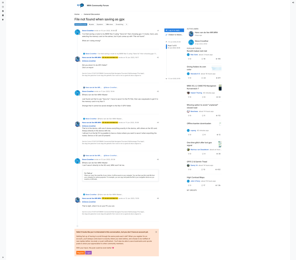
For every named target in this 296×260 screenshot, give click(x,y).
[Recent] (3, 7)
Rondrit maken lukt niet (197, 51)
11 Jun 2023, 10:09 (132, 122)
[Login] (293, 2)
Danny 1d (194, 165)
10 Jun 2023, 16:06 (108, 30)
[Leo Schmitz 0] (188, 130)
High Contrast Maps (196, 177)
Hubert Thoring (196, 93)
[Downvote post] (157, 46)
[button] (3, 257)
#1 (158, 30)
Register (80, 253)
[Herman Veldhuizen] (188, 149)
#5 (158, 159)
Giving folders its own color (196, 68)
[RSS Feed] (126, 24)
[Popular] (3, 11)
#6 (158, 198)
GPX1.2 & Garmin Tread (197, 161)
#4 (158, 122)
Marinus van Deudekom (200, 149)
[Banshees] (188, 111)
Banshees (194, 111)
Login (88, 253)
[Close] (156, 232)
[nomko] (188, 73)
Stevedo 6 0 (195, 74)
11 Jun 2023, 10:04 (107, 91)
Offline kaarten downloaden (199, 123)
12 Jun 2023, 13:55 (132, 198)
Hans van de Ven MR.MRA (91, 57)
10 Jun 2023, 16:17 (132, 57)
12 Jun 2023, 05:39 (108, 159)
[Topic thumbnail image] (217, 68)
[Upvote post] (149, 46)
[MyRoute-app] (3, 19)
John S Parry (195, 181)
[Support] (3, 15)
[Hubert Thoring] (188, 92)
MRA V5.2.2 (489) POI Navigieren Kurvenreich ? (201, 87)
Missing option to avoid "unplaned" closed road (202, 106)
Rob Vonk (194, 54)
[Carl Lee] (188, 165)
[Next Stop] (188, 181)
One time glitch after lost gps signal (199, 143)
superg (193, 130)
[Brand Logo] (80, 5)
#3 (158, 91)
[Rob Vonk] (188, 54)
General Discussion (81, 24)
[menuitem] (293, 2)
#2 (158, 57)
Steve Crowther (88, 30)
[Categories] (3, 2)
